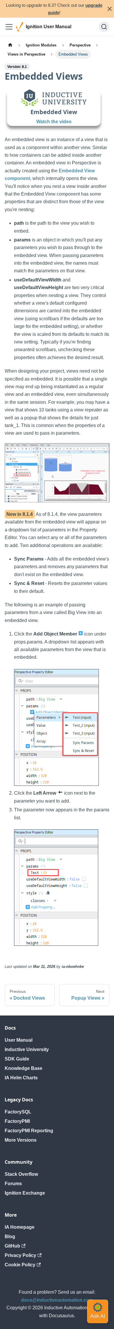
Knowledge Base (23, 1068)
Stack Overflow (21, 1174)
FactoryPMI (17, 1121)
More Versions (21, 1140)
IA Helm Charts (21, 1077)
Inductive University (27, 1049)
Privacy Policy (20, 1255)
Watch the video (54, 121)
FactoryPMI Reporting (29, 1130)
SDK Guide (17, 1058)
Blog (10, 1236)
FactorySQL (18, 1111)
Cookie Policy (20, 1264)
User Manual (18, 1040)
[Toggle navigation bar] (9, 26)
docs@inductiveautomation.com (57, 1300)
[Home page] (10, 44)
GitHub (12, 1245)
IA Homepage (19, 1227)
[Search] (104, 26)
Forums (13, 1183)
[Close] (109, 9)
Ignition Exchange (25, 1192)
